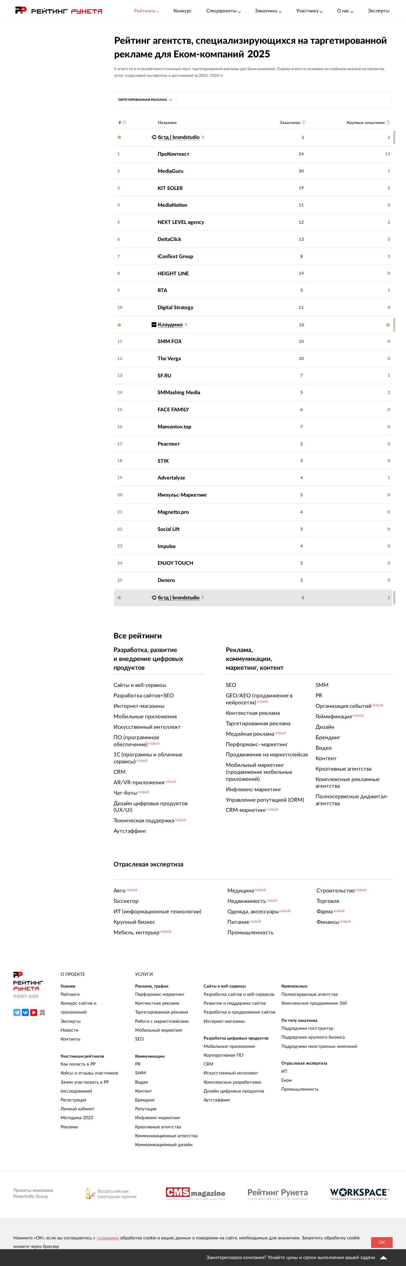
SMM (140, 1073)
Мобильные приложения (229, 1046)
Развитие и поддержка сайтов (235, 1003)
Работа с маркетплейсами (162, 1021)
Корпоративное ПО (223, 1055)
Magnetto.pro (173, 512)
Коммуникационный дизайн (164, 1145)
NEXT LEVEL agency (181, 222)
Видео (141, 1082)
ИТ (284, 1071)
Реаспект (169, 444)
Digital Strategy (175, 307)
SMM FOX (170, 341)
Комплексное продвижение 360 (314, 1003)
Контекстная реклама (157, 1003)
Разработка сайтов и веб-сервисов (239, 994)
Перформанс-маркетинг (160, 994)
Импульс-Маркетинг (182, 495)
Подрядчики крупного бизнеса (313, 1037)
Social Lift (169, 529)
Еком (286, 1080)
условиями (108, 1238)
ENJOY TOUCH (175, 563)
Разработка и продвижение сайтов (239, 1012)
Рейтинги (70, 994)
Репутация (145, 1109)
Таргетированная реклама (161, 1012)
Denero (166, 580)
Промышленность (300, 1089)
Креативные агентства (158, 1127)
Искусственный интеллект (231, 1073)
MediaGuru (170, 171)
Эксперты (379, 11)
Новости (69, 1030)
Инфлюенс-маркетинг (157, 1118)
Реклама (69, 1127)
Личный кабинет (78, 1109)
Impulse (167, 546)
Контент (143, 1091)
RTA (162, 290)
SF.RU (164, 375)
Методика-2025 (77, 1118)
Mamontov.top (174, 426)
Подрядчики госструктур (307, 1028)
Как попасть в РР (78, 1064)
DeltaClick (169, 239)
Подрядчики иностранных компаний (319, 1046)
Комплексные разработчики (232, 1082)
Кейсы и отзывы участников (89, 1073)
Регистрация (73, 1100)
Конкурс (183, 11)
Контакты (70, 1039)
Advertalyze (171, 477)
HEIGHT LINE (173, 273)
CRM (208, 1064)
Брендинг (145, 1100)
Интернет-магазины (224, 1021)
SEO (139, 1039)
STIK (163, 461)
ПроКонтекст (173, 154)
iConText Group (175, 256)
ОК (382, 1242)
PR (138, 1064)
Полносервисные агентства (309, 994)
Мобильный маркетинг (159, 1030)
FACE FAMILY (173, 409)
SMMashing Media (179, 392)
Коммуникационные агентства (166, 1136)
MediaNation (172, 205)
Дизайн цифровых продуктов (234, 1091)
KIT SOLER (170, 188)
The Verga (169, 358)
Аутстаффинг (217, 1100)
